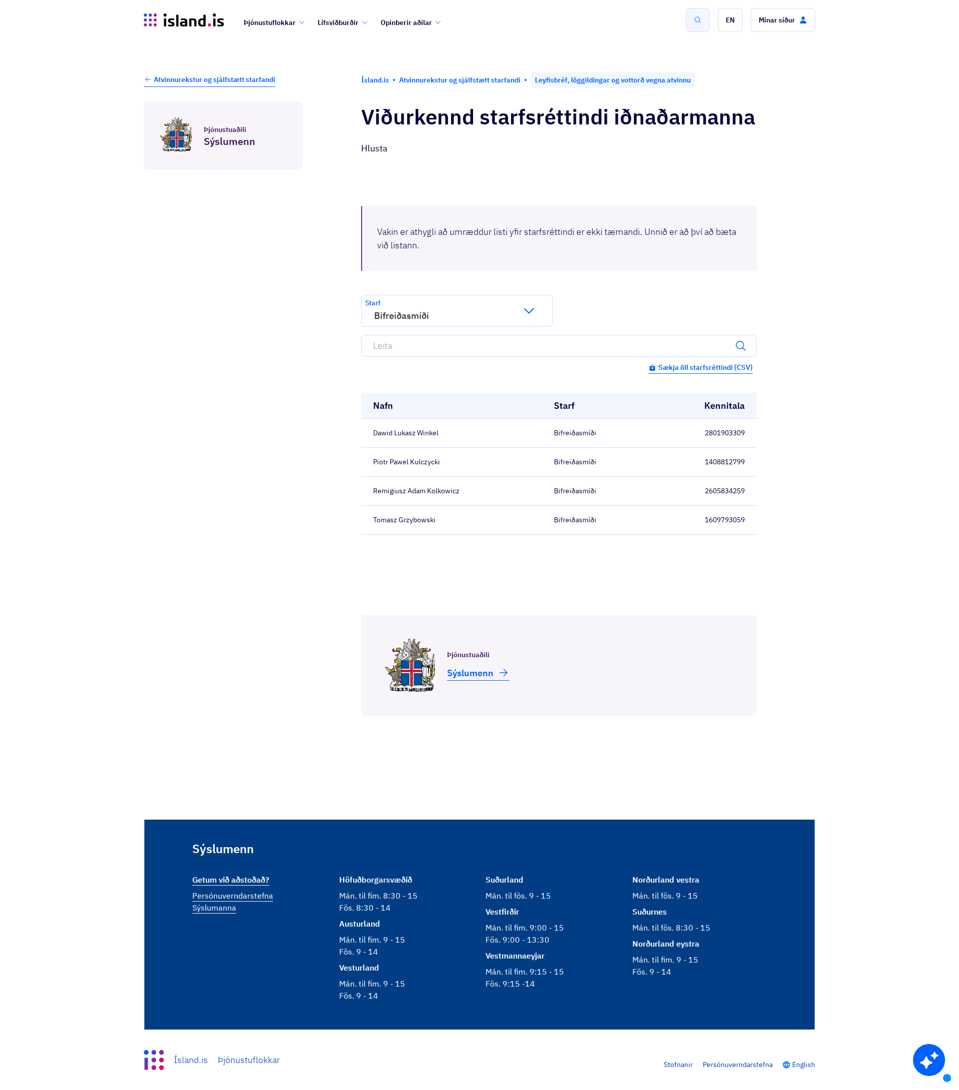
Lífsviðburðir (338, 22)
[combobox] (374, 315)
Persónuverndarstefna (738, 1064)
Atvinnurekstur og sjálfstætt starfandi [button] (214, 79)
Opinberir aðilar (406, 22)
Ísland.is (191, 1060)
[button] (730, 20)
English (803, 1064)
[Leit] (698, 20)
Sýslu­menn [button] (470, 673)
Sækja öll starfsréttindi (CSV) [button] (705, 367)
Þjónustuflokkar (270, 22)
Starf (373, 303)
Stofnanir (678, 1064)
